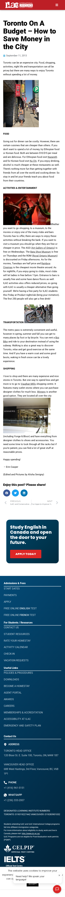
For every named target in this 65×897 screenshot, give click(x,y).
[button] (57, 5)
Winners (41, 391)
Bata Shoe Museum (40, 251)
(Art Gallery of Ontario (42, 247)
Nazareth (52, 157)
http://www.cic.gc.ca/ (31, 833)
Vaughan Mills (28, 384)
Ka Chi (33, 161)
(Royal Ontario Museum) (45, 255)
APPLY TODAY (25, 554)
